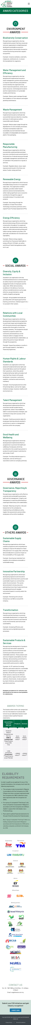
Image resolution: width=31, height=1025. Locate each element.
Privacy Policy (9, 1022)
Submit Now (16, 1010)
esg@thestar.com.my (17, 992)
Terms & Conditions (20, 1022)
